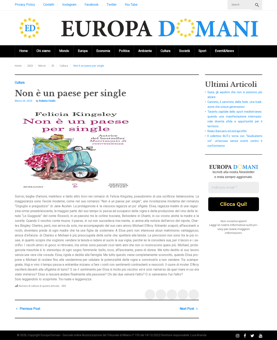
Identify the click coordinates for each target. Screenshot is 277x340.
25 (52, 65)
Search (257, 5)
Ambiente (145, 51)
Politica (124, 51)
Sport (202, 51)
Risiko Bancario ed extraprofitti (227, 131)
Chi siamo (43, 51)
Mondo (64, 51)
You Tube (131, 4)
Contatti (48, 4)
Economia (103, 51)
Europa (83, 51)
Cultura (165, 51)
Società (184, 51)
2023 (30, 65)
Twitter (112, 4)
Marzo (42, 65)
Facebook (92, 4)
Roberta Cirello (47, 100)
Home (23, 51)
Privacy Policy (25, 4)
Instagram (69, 4)
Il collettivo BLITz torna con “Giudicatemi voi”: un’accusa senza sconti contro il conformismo (234, 140)
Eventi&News (224, 51)
